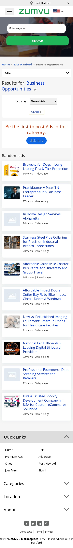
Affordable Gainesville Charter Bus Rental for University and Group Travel (46, 268)
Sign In (43, 470)
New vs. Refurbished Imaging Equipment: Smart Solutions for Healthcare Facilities (45, 321)
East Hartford (23, 64)
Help (41, 450)
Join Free (11, 470)
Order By (21, 101)
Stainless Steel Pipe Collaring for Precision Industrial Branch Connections (45, 241)
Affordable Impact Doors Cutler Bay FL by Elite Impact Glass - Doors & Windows (44, 294)
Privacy (49, 531)
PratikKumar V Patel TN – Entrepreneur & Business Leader (42, 192)
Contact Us (26, 531)
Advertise (45, 457)
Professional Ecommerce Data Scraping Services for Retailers (46, 374)
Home (6, 64)
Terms (38, 531)
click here (36, 140)
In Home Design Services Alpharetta (42, 216)
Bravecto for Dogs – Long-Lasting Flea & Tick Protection (45, 166)
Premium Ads (14, 457)
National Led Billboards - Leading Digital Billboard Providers (42, 347)
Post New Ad (47, 463)
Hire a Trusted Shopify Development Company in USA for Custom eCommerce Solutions (44, 402)
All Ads (35, 112)
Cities (8, 463)
